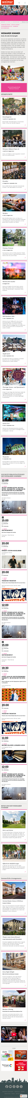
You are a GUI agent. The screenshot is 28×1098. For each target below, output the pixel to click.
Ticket (4, 579)
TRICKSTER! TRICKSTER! (9, 581)
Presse (13, 1093)
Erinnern (15, 26)
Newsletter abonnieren (7, 1091)
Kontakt (22, 1091)
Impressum (17, 1091)
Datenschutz (7, 1093)
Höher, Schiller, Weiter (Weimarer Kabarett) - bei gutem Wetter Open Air (13, 678)
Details (5, 486)
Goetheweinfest (7, 530)
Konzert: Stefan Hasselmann (11, 550)
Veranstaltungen (5, 24)
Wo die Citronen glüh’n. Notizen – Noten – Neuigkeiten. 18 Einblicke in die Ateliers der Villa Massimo (13, 489)
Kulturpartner (5, 28)
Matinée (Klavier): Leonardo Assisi (13, 745)
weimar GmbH (19, 1093)
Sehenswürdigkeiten (6, 26)
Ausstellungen (15, 24)
